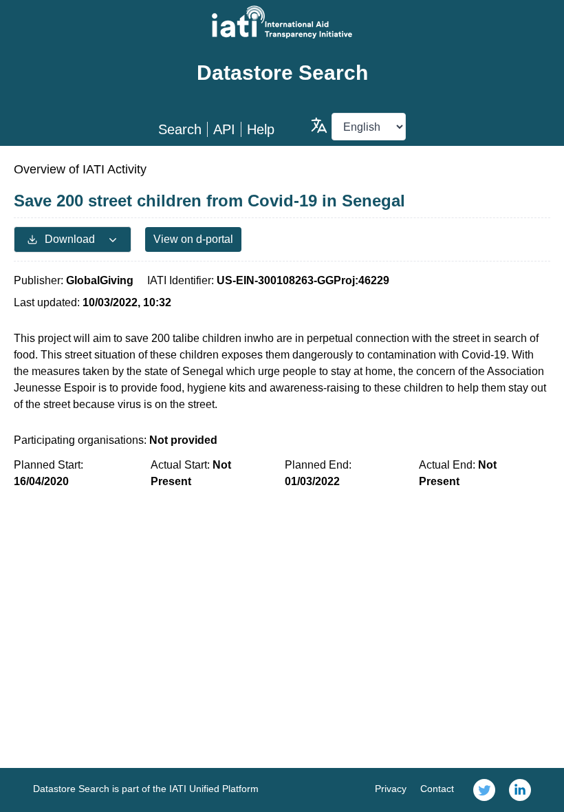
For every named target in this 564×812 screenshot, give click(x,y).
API (224, 129)
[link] (484, 790)
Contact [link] (437, 788)
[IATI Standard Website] (282, 22)
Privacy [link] (390, 788)
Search (180, 129)
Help (260, 129)
